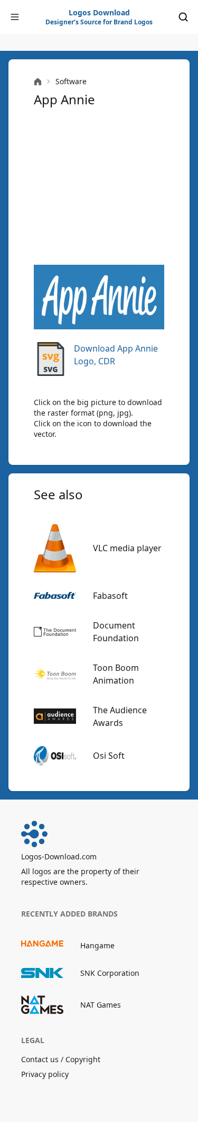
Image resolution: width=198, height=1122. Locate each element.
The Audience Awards (120, 716)
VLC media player (127, 548)
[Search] (183, 17)
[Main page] (38, 82)
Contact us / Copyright (60, 1059)
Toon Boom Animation (116, 674)
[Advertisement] (99, 186)
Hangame (97, 945)
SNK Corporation (109, 973)
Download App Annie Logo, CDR (116, 355)
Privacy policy (45, 1074)
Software (71, 81)
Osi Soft (109, 755)
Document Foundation (116, 632)
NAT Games (100, 1005)
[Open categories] (14, 17)
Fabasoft (110, 596)
